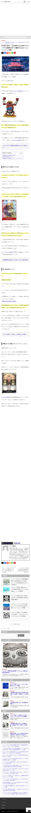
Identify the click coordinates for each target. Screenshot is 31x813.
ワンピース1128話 (18, 91)
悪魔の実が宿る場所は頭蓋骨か (9, 301)
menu (28, 1)
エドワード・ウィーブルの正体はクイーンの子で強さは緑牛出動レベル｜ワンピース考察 (19, 605)
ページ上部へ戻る (29, 811)
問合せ (3, 808)
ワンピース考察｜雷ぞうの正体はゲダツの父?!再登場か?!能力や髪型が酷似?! (19, 597)
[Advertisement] (15, 19)
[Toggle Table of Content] (20, 153)
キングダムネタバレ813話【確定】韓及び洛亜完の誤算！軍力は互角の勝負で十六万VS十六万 (23, 570)
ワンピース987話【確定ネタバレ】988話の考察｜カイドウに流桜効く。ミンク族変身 (19, 589)
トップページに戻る (6, 628)
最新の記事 (17, 543)
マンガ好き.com (8, 811)
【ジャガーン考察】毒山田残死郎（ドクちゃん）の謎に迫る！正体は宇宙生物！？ (15, 671)
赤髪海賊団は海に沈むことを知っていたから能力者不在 (15, 259)
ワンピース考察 (17, 42)
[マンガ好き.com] (7, 1)
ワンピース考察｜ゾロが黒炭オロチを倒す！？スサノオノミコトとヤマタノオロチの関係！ (19, 614)
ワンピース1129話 (17, 140)
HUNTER (3, 805)
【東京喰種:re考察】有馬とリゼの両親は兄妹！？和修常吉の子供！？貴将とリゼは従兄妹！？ (18, 725)
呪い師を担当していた (8, 156)
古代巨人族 (12, 42)
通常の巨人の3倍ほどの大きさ (9, 155)
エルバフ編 (26, 42)
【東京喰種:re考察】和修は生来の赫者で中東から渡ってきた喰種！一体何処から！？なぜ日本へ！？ (19, 694)
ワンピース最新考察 (5, 42)
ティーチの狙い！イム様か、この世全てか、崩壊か (14, 334)
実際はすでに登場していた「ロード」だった (12, 158)
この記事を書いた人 (7, 543)
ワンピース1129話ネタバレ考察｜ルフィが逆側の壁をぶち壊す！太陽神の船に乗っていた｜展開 (8, 570)
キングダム (4, 802)
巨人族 (22, 42)
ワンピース (4, 799)
